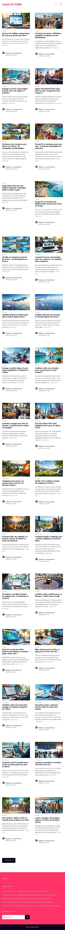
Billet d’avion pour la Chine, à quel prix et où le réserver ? (47, 650)
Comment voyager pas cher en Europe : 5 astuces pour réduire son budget (15, 425)
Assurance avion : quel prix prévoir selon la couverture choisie (46, 707)
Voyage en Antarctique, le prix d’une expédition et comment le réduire (15, 370)
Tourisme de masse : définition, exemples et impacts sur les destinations (48, 35)
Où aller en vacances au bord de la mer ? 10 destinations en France (15, 259)
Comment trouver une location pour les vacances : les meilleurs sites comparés (48, 259)
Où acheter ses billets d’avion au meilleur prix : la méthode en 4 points (15, 596)
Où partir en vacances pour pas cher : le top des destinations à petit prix (48, 146)
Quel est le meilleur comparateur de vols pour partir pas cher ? (16, 34)
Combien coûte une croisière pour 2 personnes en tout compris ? (47, 370)
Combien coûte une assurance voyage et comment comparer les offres (14, 707)
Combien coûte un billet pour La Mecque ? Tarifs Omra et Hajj (48, 595)
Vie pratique (5, 478)
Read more (5, 45)
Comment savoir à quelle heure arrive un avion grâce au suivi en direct (15, 764)
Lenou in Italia (12, 4)
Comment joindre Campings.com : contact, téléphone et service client (48, 539)
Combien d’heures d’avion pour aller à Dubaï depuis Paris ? (15, 316)
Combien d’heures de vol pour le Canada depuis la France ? (47, 316)
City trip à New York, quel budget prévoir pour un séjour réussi (48, 425)
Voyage (4, 31)
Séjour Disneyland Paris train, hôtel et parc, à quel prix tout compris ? (47, 91)
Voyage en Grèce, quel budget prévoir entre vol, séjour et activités (15, 91)
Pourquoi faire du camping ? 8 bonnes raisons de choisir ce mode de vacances (14, 539)
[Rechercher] (27, 917)
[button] (56, 4)
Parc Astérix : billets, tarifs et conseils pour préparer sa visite (15, 819)
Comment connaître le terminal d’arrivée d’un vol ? (48, 763)
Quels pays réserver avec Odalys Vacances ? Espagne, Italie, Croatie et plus (14, 188)
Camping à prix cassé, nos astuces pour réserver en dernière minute (13, 483)
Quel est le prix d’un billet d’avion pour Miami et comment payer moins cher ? (15, 651)
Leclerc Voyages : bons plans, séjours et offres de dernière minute (47, 820)
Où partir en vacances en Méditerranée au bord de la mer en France (48, 204)
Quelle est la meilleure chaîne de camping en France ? (47, 482)
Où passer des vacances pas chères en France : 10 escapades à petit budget (14, 146)
